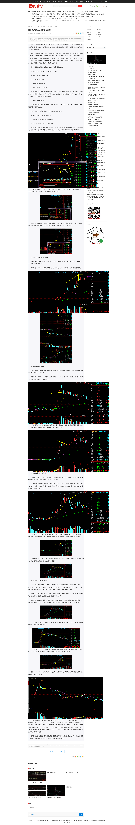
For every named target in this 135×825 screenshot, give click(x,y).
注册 (95, 1)
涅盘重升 (44, 21)
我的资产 (99, 32)
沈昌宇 (36, 21)
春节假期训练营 (69, 787)
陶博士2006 (93, 13)
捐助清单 (89, 34)
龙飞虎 (46, 13)
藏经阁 (87, 1)
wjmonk (87, 16)
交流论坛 (96, 11)
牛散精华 (64, 11)
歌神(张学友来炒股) (73, 16)
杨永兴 (86, 20)
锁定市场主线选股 (92, 72)
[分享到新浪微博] (76, 33)
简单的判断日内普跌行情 (72, 772)
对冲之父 (44, 18)
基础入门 (69, 11)
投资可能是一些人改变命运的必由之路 (95, 143)
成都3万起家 (42, 16)
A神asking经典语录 (91, 194)
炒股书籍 (54, 1)
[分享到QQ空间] (83, 33)
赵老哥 (39, 13)
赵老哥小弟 (30, 33)
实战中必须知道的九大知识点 (35, 783)
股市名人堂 (35, 1)
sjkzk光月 (55, 20)
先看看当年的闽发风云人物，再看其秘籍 (96, 162)
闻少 (33, 14)
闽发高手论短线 (91, 74)
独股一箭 (59, 13)
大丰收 (78, 13)
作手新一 (83, 14)
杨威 (38, 20)
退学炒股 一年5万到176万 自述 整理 (95, 190)
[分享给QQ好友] (81, 33)
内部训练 (43, 26)
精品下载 (74, 11)
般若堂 (82, 11)
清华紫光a (83, 13)
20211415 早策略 (91, 114)
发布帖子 (99, 29)
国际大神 (39, 11)
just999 (33, 16)
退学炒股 (64, 13)
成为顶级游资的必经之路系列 (54, 797)
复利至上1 (78, 14)
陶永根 (78, 20)
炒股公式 (66, 1)
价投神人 (49, 18)
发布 (81, 814)
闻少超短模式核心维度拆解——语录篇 (96, 80)
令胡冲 (59, 20)
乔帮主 (54, 13)
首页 (30, 1)
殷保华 (40, 21)
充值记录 (99, 34)
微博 (106, 6)
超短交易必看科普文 (52, 772)
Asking (50, 20)
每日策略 (48, 1)
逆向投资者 (70, 18)
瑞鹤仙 (43, 13)
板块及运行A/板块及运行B (94, 104)
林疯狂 (50, 13)
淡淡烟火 (46, 20)
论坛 (92, 1)
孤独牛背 (93, 14)
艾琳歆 (87, 13)
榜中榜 (37, 16)
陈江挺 (82, 16)
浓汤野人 (74, 13)
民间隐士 (54, 11)
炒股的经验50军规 (91, 63)
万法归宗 (98, 14)
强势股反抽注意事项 (92, 85)
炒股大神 (59, 11)
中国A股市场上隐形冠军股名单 (95, 123)
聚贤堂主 (88, 14)
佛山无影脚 (91, 20)
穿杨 (79, 16)
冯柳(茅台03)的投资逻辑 (93, 112)
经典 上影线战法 (91, 68)
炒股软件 (60, 1)
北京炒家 (92, 16)
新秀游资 (44, 11)
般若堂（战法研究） (80, 1)
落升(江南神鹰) (56, 16)
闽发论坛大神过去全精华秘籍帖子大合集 (96, 136)
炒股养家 (64, 20)
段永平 (50, 16)
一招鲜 (41, 14)
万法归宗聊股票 (91, 66)
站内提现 (89, 39)
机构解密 (49, 11)
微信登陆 (100, 1)
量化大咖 (75, 18)
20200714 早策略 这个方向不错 (95, 70)
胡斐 (96, 20)
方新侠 (62, 16)
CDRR (82, 20)
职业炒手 (42, 20)
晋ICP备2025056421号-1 (96, 820)
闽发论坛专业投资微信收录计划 (94, 140)
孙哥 (47, 16)
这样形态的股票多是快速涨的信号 (95, 117)
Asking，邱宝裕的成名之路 (93, 187)
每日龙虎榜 (42, 1)
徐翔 (33, 21)
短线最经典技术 (91, 102)
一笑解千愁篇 (64, 14)
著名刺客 (37, 14)
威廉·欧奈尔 (55, 18)
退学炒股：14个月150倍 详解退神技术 (95, 180)
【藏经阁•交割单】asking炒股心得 (94, 183)
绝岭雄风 (69, 13)
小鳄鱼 (103, 13)
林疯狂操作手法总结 (91, 160)
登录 (106, 1)
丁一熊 (58, 14)
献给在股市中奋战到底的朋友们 (95, 121)
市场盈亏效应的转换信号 (93, 82)
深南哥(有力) (46, 14)
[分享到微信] (78, 33)
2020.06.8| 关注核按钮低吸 (94, 119)
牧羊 (69, 14)
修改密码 (99, 37)
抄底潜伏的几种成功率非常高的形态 (96, 110)
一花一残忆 (99, 13)
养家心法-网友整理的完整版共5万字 (95, 165)
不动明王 (73, 14)
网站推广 (89, 37)
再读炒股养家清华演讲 (93, 125)
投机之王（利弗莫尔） (37, 18)
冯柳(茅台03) (53, 14)
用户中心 (89, 32)
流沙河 (102, 14)
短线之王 (61, 18)
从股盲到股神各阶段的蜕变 (34, 797)
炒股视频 (71, 1)
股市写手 (79, 11)
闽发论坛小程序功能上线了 (93, 133)
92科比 (66, 16)
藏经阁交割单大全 (91, 154)
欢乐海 (104, 20)
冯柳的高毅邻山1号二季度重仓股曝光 (96, 98)
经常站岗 (74, 20)
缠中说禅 (100, 20)
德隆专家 (69, 20)
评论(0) (50, 33)
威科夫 (65, 18)
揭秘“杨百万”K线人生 (92, 100)
